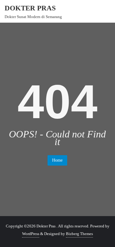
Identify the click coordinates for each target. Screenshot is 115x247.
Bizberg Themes (79, 233)
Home (57, 160)
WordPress (30, 233)
